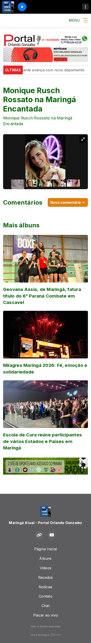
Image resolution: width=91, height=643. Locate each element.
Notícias (46, 587)
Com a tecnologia (39, 635)
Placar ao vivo (45, 615)
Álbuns (45, 558)
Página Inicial (45, 549)
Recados (45, 577)
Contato (45, 596)
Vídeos (45, 568)
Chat (45, 605)
